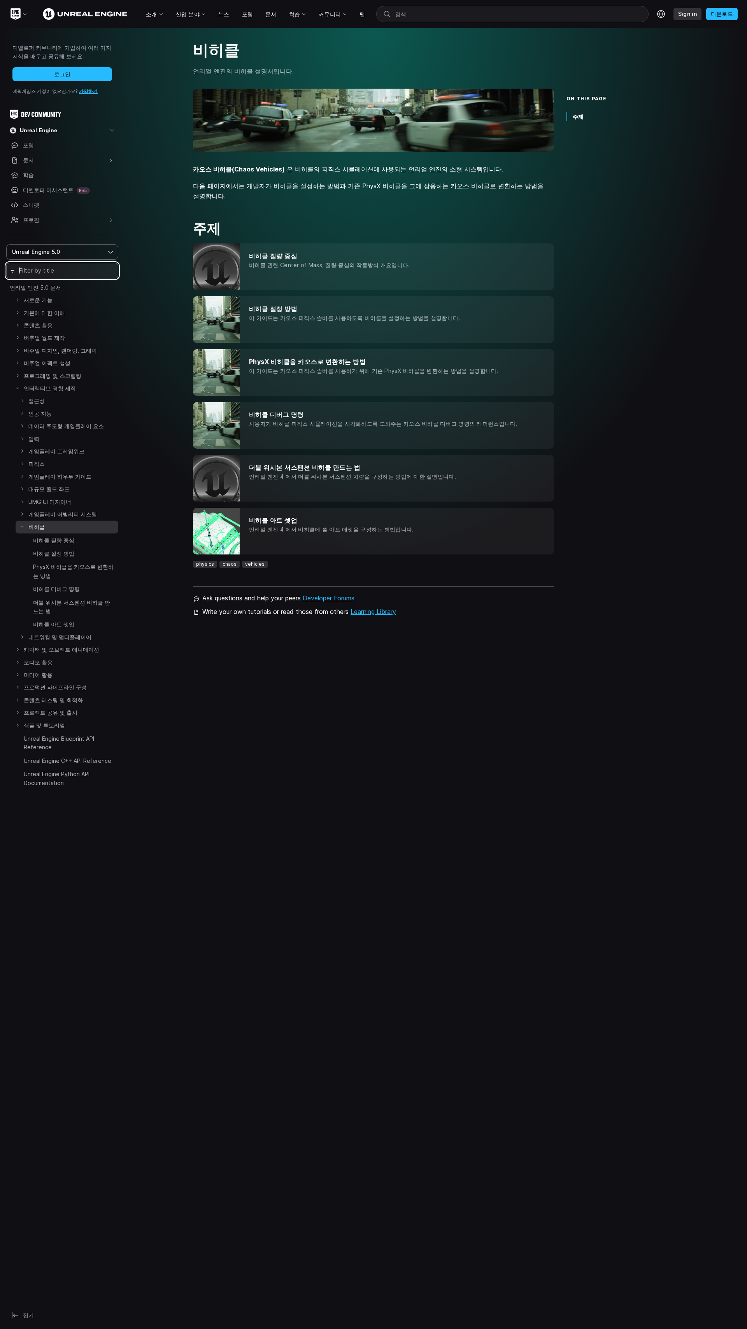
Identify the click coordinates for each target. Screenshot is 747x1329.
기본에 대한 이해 (44, 313)
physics (205, 564)
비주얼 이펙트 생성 (47, 363)
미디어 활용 (38, 674)
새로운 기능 (38, 300)
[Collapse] (17, 388)
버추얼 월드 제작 (44, 337)
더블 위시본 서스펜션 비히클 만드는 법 (71, 606)
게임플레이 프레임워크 (56, 451)
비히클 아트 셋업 (53, 624)
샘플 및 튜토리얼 (44, 725)
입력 (33, 438)
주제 (578, 116)
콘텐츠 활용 (38, 325)
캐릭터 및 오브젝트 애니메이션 (61, 649)
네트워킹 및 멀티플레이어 (59, 637)
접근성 (36, 400)
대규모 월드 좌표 (49, 489)
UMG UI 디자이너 (49, 501)
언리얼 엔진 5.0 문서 (35, 287)
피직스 (36, 463)
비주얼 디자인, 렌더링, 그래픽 (60, 350)
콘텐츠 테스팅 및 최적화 (53, 700)
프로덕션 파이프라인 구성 (55, 687)
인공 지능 (40, 413)
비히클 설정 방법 (53, 553)
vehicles (255, 564)
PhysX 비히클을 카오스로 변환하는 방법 (73, 571)
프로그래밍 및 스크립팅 (52, 375)
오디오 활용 (38, 662)
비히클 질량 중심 (53, 540)
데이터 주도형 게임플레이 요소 (66, 426)
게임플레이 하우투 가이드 (59, 476)
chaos (230, 564)
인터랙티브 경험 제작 (50, 388)
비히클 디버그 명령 (56, 589)
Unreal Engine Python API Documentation (56, 778)
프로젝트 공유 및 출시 (50, 712)
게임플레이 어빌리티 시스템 (62, 514)
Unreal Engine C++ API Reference (67, 760)
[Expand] (17, 300)
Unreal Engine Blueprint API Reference (59, 742)
